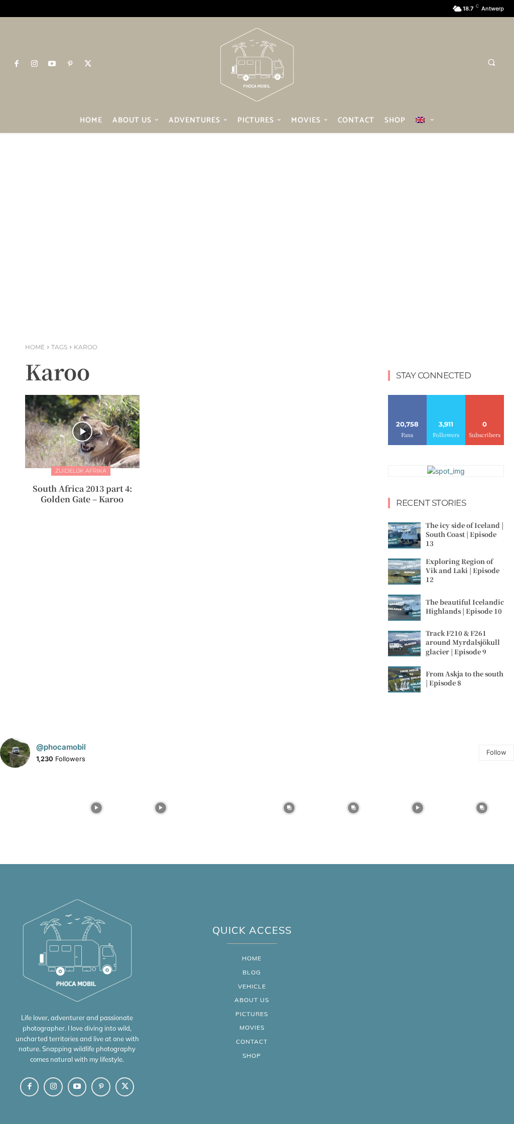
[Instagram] (34, 64)
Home (35, 347)
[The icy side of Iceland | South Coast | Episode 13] (404, 535)
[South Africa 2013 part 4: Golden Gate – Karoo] (82, 431)
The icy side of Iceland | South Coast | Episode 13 (464, 534)
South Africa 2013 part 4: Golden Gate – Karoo (82, 494)
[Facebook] (16, 64)
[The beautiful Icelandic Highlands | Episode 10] (404, 608)
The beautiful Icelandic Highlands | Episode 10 (465, 606)
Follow (446, 398)
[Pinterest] (70, 64)
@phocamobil (61, 747)
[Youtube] (52, 64)
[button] (491, 62)
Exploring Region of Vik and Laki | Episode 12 (462, 570)
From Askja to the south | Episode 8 (464, 678)
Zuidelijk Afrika (80, 470)
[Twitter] (87, 64)
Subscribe (484, 398)
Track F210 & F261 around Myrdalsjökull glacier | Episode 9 (463, 642)
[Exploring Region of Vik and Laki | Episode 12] (404, 571)
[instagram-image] (32, 808)
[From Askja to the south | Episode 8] (404, 679)
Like (407, 398)
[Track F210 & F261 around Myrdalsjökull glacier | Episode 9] (404, 644)
